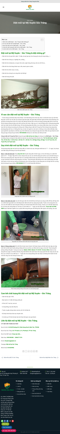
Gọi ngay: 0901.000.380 (9, 430)
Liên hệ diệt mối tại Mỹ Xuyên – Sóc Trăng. (13, 49)
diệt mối (12, 148)
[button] (3, 7)
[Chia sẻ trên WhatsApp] (23, 351)
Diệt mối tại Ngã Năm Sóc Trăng (48, 357)
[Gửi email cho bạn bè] (31, 351)
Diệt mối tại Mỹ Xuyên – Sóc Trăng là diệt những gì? (16, 42)
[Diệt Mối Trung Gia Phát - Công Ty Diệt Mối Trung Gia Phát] (30, 7)
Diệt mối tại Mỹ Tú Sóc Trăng (11, 357)
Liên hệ (18, 386)
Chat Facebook (7, 427)
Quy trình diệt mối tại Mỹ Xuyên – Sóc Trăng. (14, 45)
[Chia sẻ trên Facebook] (26, 351)
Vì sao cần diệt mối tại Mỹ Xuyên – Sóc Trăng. (14, 43)
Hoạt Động (30, 20)
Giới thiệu (19, 383)
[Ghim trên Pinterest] (34, 351)
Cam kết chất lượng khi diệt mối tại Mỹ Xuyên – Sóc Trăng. (17, 47)
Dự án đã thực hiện (21, 394)
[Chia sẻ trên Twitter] (28, 351)
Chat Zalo (5, 424)
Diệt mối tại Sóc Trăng (12, 344)
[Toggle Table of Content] (41, 39)
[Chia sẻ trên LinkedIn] (36, 351)
